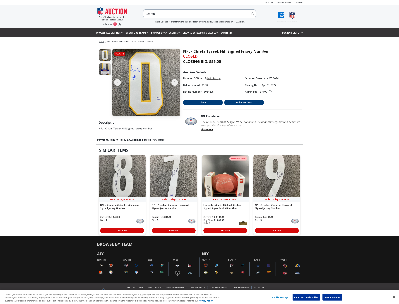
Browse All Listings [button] (108, 32)
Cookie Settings (241, 287)
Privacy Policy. (206, 300)
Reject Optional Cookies (306, 297)
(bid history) (214, 78)
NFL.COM (269, 2)
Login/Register (291, 32)
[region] (199, 297)
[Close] (394, 297)
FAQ (141, 287)
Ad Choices (259, 287)
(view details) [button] (158, 139)
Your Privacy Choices (219, 287)
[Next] (174, 82)
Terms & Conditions (175, 287)
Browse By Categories (164, 32)
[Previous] (117, 82)
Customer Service (283, 2)
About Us (298, 2)
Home (101, 41)
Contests (227, 32)
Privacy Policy (154, 287)
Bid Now (122, 230)
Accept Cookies (332, 297)
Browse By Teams (136, 32)
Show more (207, 129)
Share (203, 102)
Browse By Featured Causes (199, 32)
